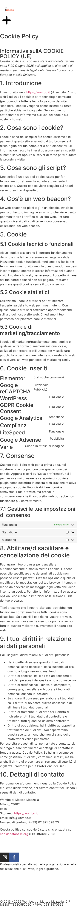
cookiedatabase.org (14, 834)
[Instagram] (4, 857)
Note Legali (25, 887)
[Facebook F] (14, 857)
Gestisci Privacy (38, 896)
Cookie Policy (50, 887)
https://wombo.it (38, 92)
